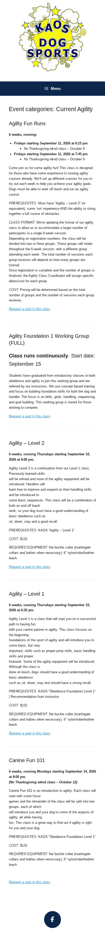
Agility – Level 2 (26, 443)
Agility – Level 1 (26, 594)
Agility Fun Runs (27, 123)
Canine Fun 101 (27, 760)
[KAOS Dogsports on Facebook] (52, 919)
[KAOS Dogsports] (52, 37)
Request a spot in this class (29, 309)
